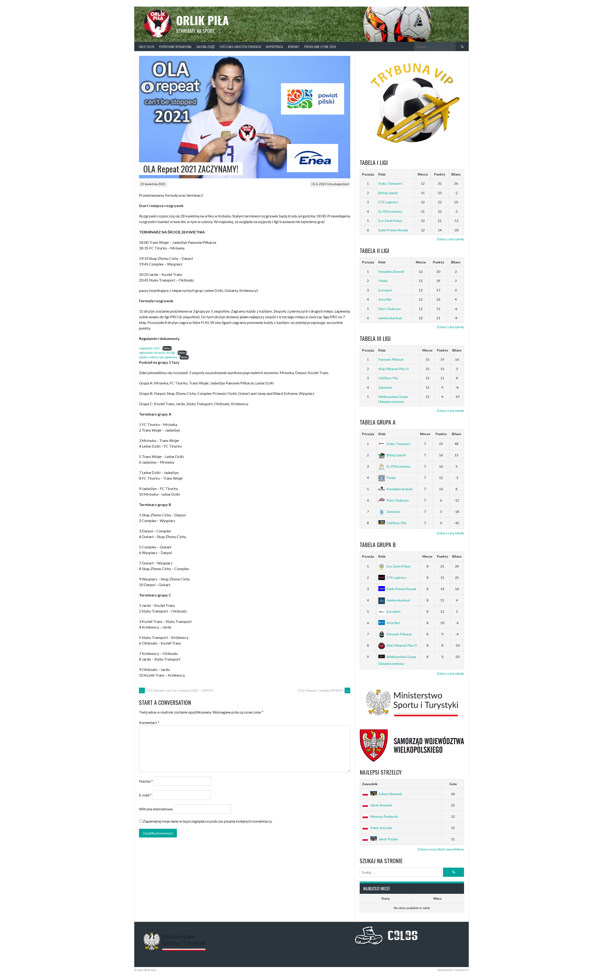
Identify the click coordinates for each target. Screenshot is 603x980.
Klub (381, 174)
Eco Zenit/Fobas (390, 221)
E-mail (145, 795)
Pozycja (368, 174)
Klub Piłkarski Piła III (393, 369)
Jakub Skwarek (381, 805)
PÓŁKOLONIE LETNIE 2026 (320, 46)
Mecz (437, 898)
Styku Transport (390, 183)
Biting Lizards (388, 193)
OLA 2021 (318, 184)
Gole (453, 784)
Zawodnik (370, 784)
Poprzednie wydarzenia (175, 46)
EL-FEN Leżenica (390, 211)
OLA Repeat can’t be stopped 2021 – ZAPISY (176, 690)
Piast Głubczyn (389, 309)
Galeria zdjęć (205, 46)
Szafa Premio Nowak (393, 230)
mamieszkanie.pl (390, 318)
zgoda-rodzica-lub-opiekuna (158, 357)
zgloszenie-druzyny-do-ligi (157, 353)
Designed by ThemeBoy (453, 970)
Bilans (456, 174)
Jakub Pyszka (388, 839)
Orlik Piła (202, 20)
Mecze (423, 174)
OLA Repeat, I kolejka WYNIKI (323, 690)
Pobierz (167, 348)
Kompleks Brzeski (391, 272)
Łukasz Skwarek (390, 794)
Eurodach (385, 290)
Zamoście (385, 387)
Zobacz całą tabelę (450, 239)
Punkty (439, 174)
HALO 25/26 (146, 46)
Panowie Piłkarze (390, 359)
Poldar (383, 281)
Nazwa (146, 781)
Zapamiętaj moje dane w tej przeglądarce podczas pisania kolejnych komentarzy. (207, 821)
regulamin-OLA (149, 348)
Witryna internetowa (155, 809)
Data (386, 898)
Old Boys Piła (388, 378)
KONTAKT (293, 46)
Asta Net (385, 299)
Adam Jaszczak (381, 828)
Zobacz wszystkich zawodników (441, 849)
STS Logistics (388, 202)
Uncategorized (338, 184)
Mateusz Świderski (384, 816)
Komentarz (149, 722)
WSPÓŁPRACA (274, 46)
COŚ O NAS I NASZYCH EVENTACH (240, 46)
